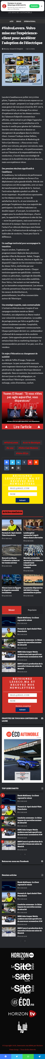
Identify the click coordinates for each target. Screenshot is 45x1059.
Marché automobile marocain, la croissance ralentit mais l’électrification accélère (33, 563)
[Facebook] (6, 462)
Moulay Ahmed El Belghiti (13, 49)
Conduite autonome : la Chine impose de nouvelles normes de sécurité (30, 642)
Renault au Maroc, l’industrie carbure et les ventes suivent (11, 560)
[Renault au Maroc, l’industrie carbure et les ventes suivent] (12, 550)
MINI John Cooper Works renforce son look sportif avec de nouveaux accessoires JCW (30, 654)
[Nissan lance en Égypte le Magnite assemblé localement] (12, 580)
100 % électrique (32, 442)
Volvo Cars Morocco (29, 448)
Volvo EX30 (22, 453)
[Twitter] (12, 462)
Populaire (32, 610)
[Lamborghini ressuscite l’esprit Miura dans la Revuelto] (33, 525)
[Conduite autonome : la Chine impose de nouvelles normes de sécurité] (9, 643)
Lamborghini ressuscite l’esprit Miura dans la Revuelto (33, 535)
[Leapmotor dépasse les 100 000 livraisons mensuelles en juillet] (33, 580)
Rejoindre (34, 6)
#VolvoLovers (11, 442)
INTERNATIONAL (30, 21)
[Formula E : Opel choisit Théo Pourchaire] (12, 525)
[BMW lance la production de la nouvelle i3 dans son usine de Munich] (9, 667)
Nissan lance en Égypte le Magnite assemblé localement (11, 590)
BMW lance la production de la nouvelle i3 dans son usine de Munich (30, 666)
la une (11, 448)
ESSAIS (18, 21)
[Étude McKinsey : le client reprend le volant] (9, 621)
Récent (11, 610)
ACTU (11, 21)
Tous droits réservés (28, 1049)
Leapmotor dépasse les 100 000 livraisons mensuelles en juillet (33, 590)
